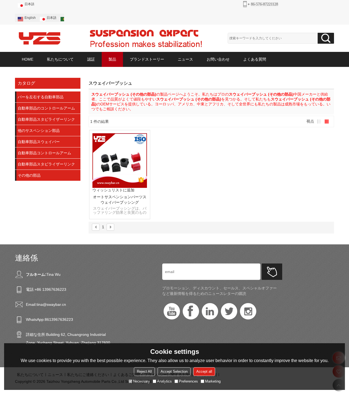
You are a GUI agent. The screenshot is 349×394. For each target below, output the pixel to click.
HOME (27, 59)
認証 (91, 59)
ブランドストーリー (147, 59)
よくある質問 (254, 59)
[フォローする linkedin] (210, 311)
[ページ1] (96, 227)
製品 (112, 59)
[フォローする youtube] (172, 311)
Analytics (164, 381)
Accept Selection (174, 371)
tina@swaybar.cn (51, 304)
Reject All (144, 371)
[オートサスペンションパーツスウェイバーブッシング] (119, 160)
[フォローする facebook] (191, 311)
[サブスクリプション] (272, 271)
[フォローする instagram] (248, 311)
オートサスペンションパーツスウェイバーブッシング (119, 200)
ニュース (185, 59)
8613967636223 (59, 319)
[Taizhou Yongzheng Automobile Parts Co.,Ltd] (39, 38)
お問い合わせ (218, 59)
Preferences (188, 381)
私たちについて (60, 59)
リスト (319, 121)
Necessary (141, 381)
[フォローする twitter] (229, 311)
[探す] (326, 38)
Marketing (213, 381)
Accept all (204, 371)
